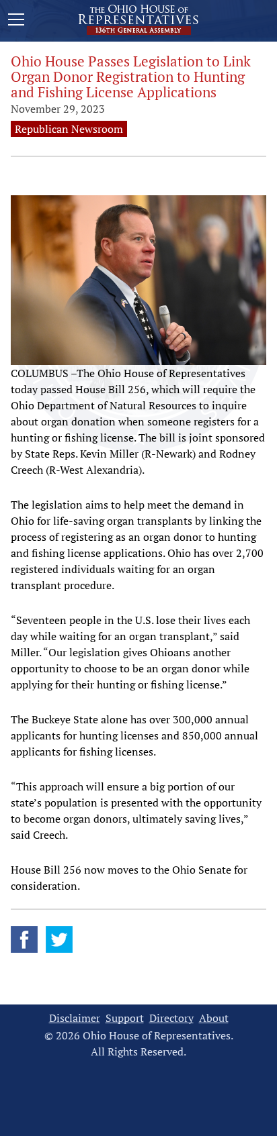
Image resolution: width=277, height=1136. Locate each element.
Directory (171, 1018)
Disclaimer (74, 1018)
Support (125, 1018)
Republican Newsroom (69, 128)
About (214, 1018)
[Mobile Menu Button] (16, 21)
